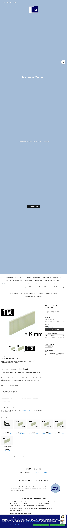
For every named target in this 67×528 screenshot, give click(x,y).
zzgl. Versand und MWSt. (50, 319)
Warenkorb (53, 458)
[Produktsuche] (63, 62)
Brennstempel (9, 277)
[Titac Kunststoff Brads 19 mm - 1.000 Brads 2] (30, 348)
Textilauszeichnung (59, 287)
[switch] (62, 523)
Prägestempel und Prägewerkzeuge (51, 277)
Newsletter (41, 293)
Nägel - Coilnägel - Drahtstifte (44, 284)
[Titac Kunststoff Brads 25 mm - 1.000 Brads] (60, 424)
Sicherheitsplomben (59, 284)
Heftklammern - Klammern (9, 284)
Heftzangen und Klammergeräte (52, 280)
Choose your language (52, 293)
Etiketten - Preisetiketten (33, 277)
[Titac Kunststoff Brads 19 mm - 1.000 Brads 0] (13, 348)
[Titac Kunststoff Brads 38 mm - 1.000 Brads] (33, 424)
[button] (48, 346)
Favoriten (43, 458)
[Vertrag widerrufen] (55, 488)
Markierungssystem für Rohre (11, 287)
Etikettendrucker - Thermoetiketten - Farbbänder (22, 293)
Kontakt (15, 2)
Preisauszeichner (20, 277)
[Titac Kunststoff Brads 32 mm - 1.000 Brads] (47, 424)
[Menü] (65, 515)
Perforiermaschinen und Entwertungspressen (34, 290)
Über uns (9, 2)
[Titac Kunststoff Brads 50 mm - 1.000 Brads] (20, 424)
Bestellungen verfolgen (33, 459)
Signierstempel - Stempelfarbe (33, 280)
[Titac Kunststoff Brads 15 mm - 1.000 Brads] (7, 440)
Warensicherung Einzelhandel (12, 290)
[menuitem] (63, 300)
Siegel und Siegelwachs (45, 287)
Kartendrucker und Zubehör (55, 290)
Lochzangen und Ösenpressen (29, 287)
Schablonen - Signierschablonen (14, 280)
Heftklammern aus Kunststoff (51, 312)
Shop (4, 2)
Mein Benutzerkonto (23, 458)
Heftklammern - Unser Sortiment (52, 311)
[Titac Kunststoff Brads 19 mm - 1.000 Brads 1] (21, 348)
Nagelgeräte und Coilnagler (26, 284)
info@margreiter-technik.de (28, 410)
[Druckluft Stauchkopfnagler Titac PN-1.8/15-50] (7, 424)
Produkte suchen (13, 458)
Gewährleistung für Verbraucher (33, 296)
